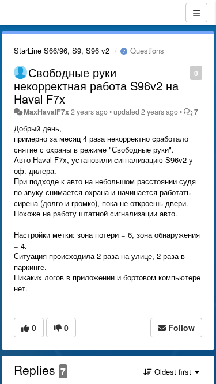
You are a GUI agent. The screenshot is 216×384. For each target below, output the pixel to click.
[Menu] (196, 12)
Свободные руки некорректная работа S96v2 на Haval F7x (96, 85)
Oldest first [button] (173, 371)
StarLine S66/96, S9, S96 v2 (61, 50)
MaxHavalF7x (46, 112)
